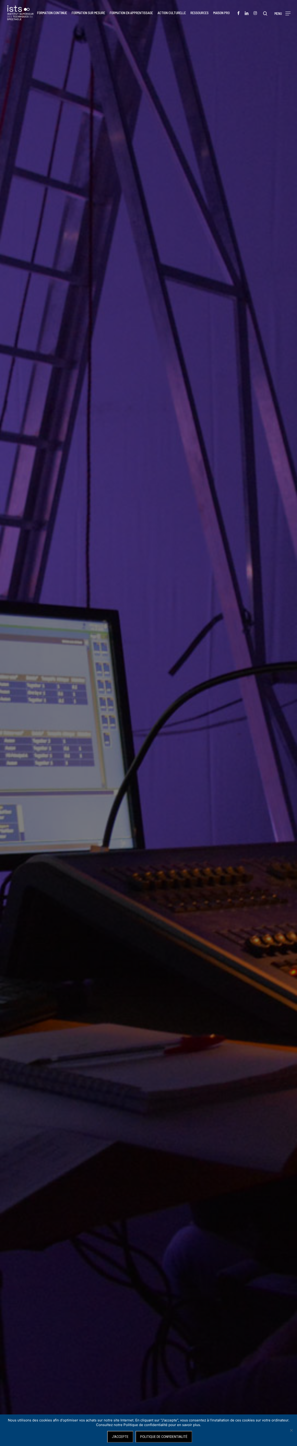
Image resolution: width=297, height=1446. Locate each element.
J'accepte (120, 1437)
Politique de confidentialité (163, 1437)
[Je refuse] (291, 1430)
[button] (282, 12)
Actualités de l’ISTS (148, 766)
